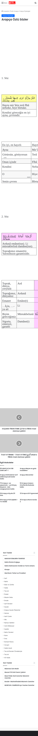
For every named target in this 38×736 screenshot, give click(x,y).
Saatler (6, 629)
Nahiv (6, 581)
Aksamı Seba (8, 597)
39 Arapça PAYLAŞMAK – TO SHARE (9, 501)
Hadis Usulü (8, 648)
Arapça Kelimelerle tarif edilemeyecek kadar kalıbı (9, 477)
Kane (6, 635)
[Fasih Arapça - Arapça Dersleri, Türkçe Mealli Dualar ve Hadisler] (12, 2)
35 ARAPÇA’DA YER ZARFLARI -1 (6, 469)
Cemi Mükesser (9, 626)
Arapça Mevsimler (26, 475)
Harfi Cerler (8, 616)
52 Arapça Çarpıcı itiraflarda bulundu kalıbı (27, 485)
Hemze (6, 613)
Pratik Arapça (14, 11)
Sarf (5, 578)
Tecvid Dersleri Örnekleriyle (13, 651)
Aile (5, 619)
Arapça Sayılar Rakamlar (12, 610)
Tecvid (6, 591)
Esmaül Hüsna (8, 642)
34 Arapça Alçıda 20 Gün (7, 494)
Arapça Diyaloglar (24, 11)
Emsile (6, 600)
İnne (5, 638)
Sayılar (6, 607)
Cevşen (6, 645)
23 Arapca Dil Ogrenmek (29, 493)
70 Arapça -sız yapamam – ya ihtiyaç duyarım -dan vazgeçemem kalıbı (8, 486)
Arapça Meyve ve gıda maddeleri (28, 469)
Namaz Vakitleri (9, 623)
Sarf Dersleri (8, 603)
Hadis (6, 588)
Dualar (6, 594)
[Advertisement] (19, 44)
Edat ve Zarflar (9, 584)
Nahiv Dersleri (8, 632)
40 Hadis (7, 657)
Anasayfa (6, 11)
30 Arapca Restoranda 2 (28, 501)
